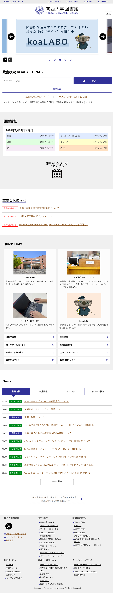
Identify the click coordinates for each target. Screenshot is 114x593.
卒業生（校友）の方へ (49, 565)
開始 (5, 60)
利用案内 (64, 337)
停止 (10, 60)
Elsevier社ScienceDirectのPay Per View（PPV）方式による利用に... (53, 224)
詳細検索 (57, 89)
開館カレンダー (12, 568)
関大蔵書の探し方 (47, 543)
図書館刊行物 (79, 529)
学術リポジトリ (13, 360)
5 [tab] (70, 59)
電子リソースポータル (16, 345)
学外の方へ (44, 581)
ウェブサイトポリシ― (15, 537)
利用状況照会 (11, 281)
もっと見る (57, 481)
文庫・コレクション (69, 352)
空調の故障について (34, 417)
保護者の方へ (45, 574)
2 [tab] (54, 59)
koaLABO (83, 321)
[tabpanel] (57, 36)
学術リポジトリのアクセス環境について (44, 409)
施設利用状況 (79, 575)
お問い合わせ (73, 1)
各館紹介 (77, 526)
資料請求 (89, 1)
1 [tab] (49, 59)
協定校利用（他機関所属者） (52, 584)
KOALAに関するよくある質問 (52, 553)
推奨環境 (9, 540)
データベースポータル (30, 321)
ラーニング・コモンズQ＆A (85, 572)
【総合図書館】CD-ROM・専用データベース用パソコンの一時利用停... (59, 425)
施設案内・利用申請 (82, 568)
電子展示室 (44, 549)
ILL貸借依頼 (14, 284)
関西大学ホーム (55, 1)
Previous (11, 36)
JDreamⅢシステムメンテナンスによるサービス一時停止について (57, 441)
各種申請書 (11, 337)
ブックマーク (23, 281)
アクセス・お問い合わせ (16, 534)
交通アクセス (105, 1)
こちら (96, 284)
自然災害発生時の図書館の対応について (39, 208)
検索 (94, 81)
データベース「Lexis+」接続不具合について (46, 401)
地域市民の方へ (46, 577)
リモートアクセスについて (51, 556)
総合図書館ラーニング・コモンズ (87, 565)
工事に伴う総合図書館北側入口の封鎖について (47, 433)
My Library (30, 277)
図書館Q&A (10, 575)
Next (103, 36)
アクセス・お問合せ (82, 536)
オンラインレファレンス (84, 277)
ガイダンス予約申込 (14, 578)
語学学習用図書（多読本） (51, 539)
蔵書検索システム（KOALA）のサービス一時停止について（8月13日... (59, 465)
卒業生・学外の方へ (15, 352)
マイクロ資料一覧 (47, 533)
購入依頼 (24, 284)
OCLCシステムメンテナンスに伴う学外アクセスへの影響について (57, 473)
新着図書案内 (66, 345)
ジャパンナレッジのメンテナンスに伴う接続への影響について (55, 457)
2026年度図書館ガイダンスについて (37, 216)
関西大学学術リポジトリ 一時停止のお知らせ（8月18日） (53, 449)
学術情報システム (68, 360)
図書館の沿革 (79, 522)
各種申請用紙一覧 (13, 572)
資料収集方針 (79, 533)
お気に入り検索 (37, 281)
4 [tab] (65, 59)
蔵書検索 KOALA (47, 522)
